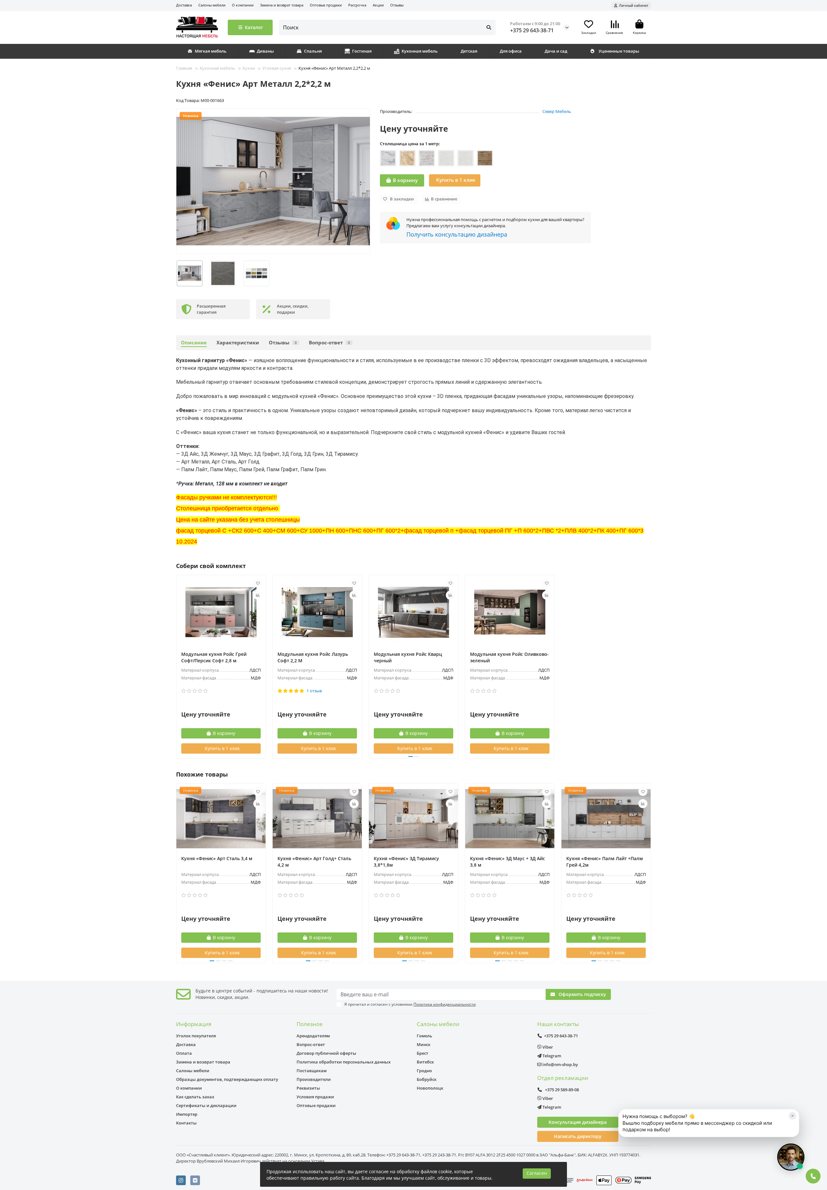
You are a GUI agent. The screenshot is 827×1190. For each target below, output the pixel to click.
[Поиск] (488, 27)
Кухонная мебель (420, 51)
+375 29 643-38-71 (532, 30)
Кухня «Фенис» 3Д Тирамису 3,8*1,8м (406, 861)
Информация (193, 1024)
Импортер (186, 1114)
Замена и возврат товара (281, 5)
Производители (314, 1079)
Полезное (310, 1024)
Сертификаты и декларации (206, 1105)
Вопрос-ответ (329, 342)
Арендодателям (313, 1036)
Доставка (184, 5)
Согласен (537, 1173)
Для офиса (511, 51)
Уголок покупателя (196, 1036)
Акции (378, 5)
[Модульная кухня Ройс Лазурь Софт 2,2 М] (317, 612)
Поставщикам (312, 1070)
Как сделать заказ (195, 1097)
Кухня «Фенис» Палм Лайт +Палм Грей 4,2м (604, 861)
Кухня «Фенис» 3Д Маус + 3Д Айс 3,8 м (507, 861)
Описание (194, 342)
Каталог (254, 27)
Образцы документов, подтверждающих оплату (227, 1079)
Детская (469, 51)
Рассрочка (357, 5)
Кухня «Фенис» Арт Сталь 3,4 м (216, 858)
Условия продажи (315, 1097)
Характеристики (237, 342)
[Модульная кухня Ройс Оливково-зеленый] (509, 612)
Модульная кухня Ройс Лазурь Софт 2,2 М (312, 657)
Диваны (265, 51)
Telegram (551, 1056)
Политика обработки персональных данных (344, 1062)
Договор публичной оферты (326, 1053)
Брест (422, 1053)
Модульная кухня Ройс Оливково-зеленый (509, 657)
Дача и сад (556, 51)
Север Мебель (556, 111)
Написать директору (578, 1136)
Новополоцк (430, 1088)
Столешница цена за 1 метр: (410, 144)
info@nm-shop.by (559, 1064)
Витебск (425, 1062)
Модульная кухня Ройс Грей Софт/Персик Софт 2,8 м (213, 657)
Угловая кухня (276, 68)
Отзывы (396, 5)
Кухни (249, 68)
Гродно (424, 1070)
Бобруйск (426, 1079)
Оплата (184, 1053)
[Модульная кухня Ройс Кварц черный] (413, 612)
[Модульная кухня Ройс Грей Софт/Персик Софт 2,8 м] (221, 612)
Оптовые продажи (326, 5)
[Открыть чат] (790, 1157)
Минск (423, 1044)
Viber (547, 1047)
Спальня (313, 51)
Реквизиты (308, 1088)
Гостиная (362, 51)
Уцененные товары (619, 51)
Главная (184, 68)
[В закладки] (257, 582)
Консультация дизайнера (578, 1122)
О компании (243, 5)
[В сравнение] (257, 595)
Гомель (424, 1036)
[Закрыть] (792, 1116)
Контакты (186, 1123)
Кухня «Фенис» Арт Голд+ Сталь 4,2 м (314, 861)
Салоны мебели (211, 5)
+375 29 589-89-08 (561, 1090)
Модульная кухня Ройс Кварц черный (408, 657)
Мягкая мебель (210, 51)
